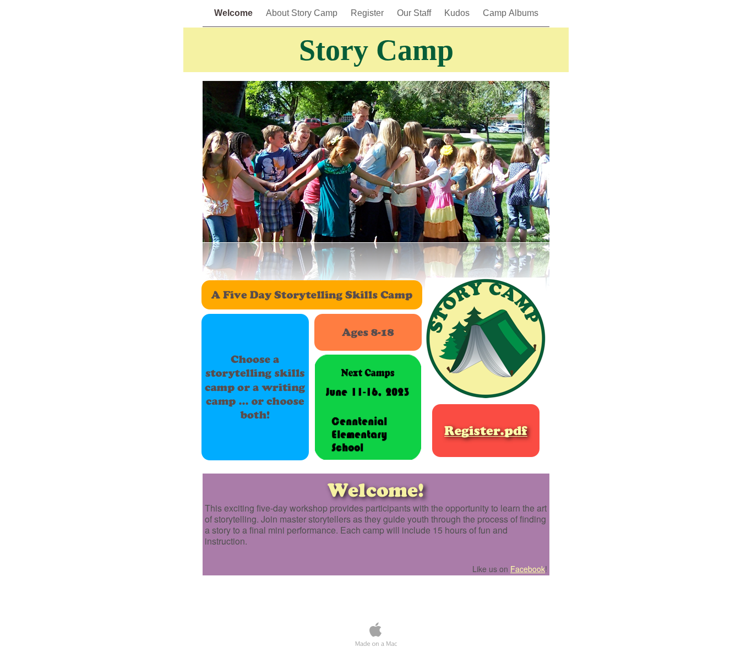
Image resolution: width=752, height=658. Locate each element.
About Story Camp (303, 13)
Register (368, 13)
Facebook (527, 568)
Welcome (234, 13)
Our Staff (415, 13)
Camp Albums (510, 13)
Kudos (458, 13)
